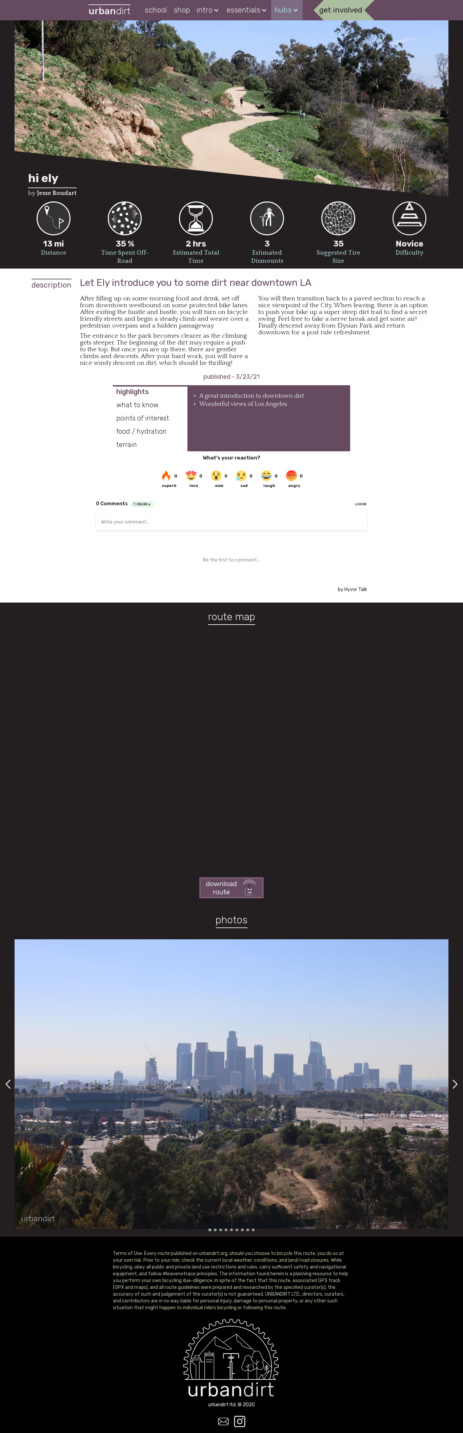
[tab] (150, 391)
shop (182, 10)
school (156, 10)
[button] (208, 10)
